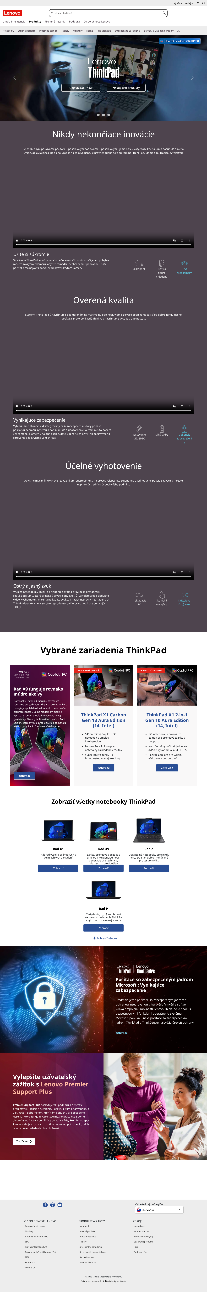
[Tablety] (70, 31)
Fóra (136, 1246)
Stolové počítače (87, 1231)
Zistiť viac (24, 776)
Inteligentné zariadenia (91, 1246)
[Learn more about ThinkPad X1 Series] (58, 830)
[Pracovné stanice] (59, 31)
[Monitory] (84, 31)
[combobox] (105, 13)
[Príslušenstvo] (112, 31)
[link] (203, 4)
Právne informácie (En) (36, 1246)
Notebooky (85, 1226)
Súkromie (85, 1281)
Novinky (29, 1231)
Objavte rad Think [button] (81, 88)
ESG (27, 1241)
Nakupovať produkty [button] (126, 88)
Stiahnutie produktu (143, 1241)
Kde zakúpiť (139, 1226)
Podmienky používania (116, 1281)
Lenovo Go (30, 1267)
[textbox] (159, 1210)
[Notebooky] (15, 31)
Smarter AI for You (88, 1262)
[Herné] (94, 31)
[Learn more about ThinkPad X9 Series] (103, 830)
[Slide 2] (103, 115)
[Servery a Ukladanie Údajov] (175, 31)
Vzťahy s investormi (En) (36, 1236)
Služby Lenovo (87, 1257)
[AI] (181, 31)
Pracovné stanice (88, 1236)
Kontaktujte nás (141, 1231)
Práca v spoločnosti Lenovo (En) (40, 1252)
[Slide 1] (98, 115)
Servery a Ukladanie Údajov (93, 1252)
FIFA (27, 1257)
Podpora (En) (140, 1252)
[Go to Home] (12, 13)
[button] (198, 3)
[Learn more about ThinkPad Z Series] (149, 830)
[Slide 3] (108, 115)
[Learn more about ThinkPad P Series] (103, 890)
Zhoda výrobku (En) (143, 1236)
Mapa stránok (98, 1281)
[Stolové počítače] (37, 31)
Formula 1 (30, 1262)
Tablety (83, 1241)
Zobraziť (58, 868)
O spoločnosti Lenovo (35, 1226)
